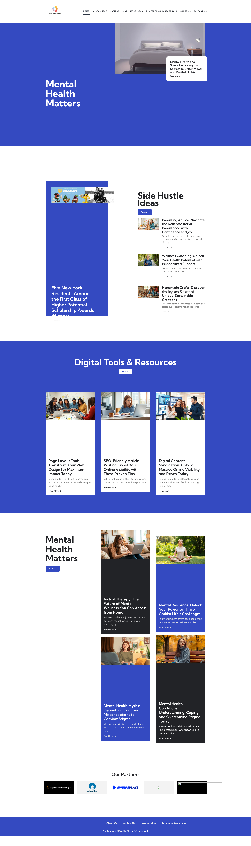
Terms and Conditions (174, 822)
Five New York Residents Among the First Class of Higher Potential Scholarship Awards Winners (72, 302)
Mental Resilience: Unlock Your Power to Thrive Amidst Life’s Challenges (180, 609)
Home (86, 11)
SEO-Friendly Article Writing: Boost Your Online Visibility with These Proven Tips (121, 467)
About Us (185, 11)
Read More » (175, 76)
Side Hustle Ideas (132, 11)
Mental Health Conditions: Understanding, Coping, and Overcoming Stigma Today (179, 712)
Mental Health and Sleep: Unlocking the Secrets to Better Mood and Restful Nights (186, 67)
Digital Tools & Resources (161, 11)
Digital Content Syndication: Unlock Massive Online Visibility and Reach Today (179, 467)
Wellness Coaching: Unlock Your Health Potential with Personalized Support (183, 260)
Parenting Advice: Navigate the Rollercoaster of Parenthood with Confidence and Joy (183, 226)
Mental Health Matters (106, 11)
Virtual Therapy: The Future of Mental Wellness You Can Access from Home (125, 605)
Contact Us (200, 11)
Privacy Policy (148, 822)
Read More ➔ (55, 491)
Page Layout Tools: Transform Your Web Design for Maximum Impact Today (67, 467)
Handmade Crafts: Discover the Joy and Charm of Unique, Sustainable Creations (183, 293)
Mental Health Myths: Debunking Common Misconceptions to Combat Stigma (122, 712)
